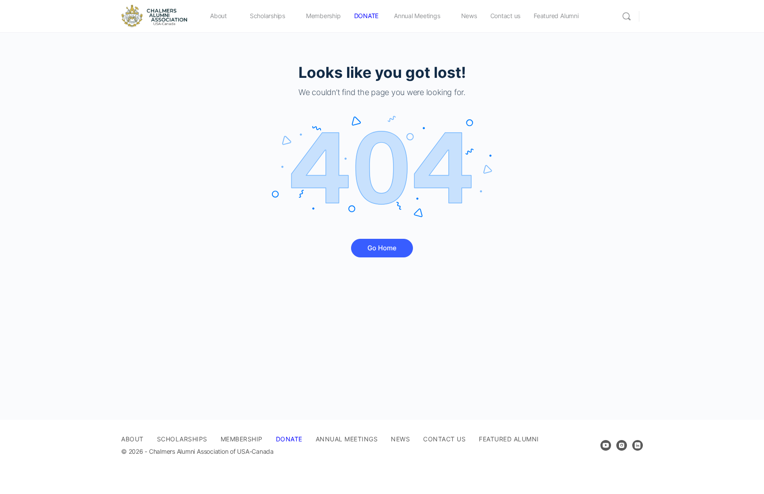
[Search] (626, 16)
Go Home (382, 248)
